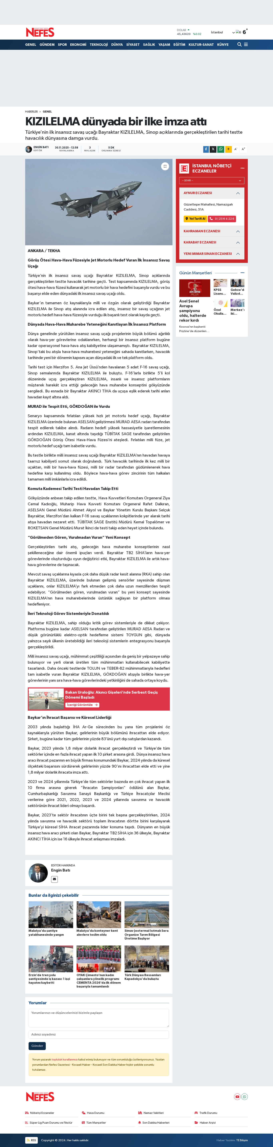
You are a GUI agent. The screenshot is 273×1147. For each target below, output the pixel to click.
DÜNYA (117, 44)
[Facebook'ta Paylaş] (206, 149)
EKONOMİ (78, 44)
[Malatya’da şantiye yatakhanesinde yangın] (51, 914)
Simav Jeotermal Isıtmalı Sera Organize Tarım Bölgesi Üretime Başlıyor (146, 934)
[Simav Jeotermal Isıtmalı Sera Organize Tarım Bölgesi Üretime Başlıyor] (147, 914)
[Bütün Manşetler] (242, 273)
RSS (33, 1140)
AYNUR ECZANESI (198, 193)
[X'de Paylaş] (213, 149)
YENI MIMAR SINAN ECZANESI (208, 253)
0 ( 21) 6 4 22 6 (224, 218)
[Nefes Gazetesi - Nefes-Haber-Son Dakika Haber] (40, 32)
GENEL (30, 44)
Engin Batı (60, 870)
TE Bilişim (242, 1140)
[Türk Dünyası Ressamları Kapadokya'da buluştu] (147, 958)
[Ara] (239, 45)
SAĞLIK (149, 44)
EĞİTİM (179, 44)
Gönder (37, 1046)
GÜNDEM (47, 44)
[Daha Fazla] (228, 149)
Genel (47, 111)
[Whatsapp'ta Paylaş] (220, 149)
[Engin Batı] (38, 873)
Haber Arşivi (208, 1122)
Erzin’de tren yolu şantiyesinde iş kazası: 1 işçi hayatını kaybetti (49, 978)
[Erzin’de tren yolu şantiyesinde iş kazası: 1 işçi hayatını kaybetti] (51, 958)
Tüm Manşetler (96, 1122)
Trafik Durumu (208, 1112)
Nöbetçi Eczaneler (42, 1112)
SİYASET (133, 44)
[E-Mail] (54, 879)
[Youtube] (237, 1096)
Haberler (31, 111)
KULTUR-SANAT (201, 44)
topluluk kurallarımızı (65, 1059)
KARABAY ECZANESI (200, 242)
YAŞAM (164, 44)
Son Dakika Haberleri (155, 1122)
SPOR (62, 44)
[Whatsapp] (244, 1096)
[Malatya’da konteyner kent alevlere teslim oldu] (99, 914)
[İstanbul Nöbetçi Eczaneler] (242, 168)
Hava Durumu (95, 1112)
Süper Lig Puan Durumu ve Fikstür (51, 1122)
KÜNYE (223, 44)
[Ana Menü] (245, 45)
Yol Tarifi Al (197, 218)
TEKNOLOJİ (99, 44)
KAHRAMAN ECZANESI (202, 231)
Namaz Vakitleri (154, 1112)
